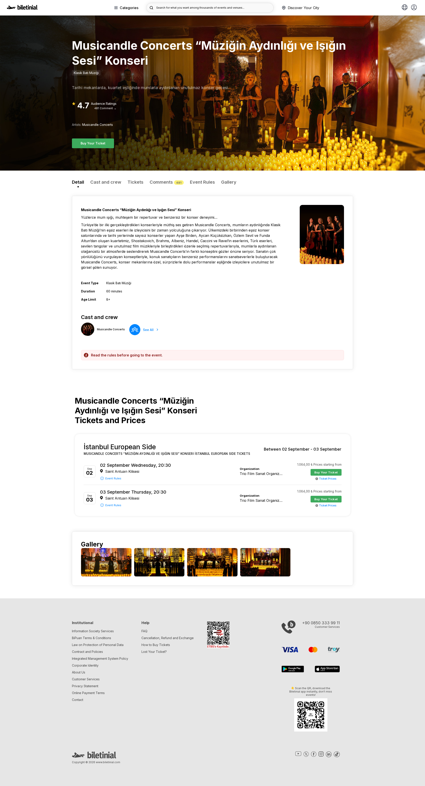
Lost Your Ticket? (154, 652)
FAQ (144, 631)
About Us (78, 672)
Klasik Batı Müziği (86, 73)
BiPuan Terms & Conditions (91, 638)
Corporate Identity (85, 665)
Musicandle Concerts (97, 124)
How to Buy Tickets (155, 645)
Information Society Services (93, 631)
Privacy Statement (85, 686)
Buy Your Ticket (93, 143)
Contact (77, 700)
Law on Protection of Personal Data (98, 645)
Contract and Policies (87, 652)
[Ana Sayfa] (22, 8)
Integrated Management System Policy (100, 658)
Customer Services (86, 679)
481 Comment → (105, 108)
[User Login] (414, 8)
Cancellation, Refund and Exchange (167, 638)
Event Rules (113, 478)
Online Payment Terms (88, 693)
